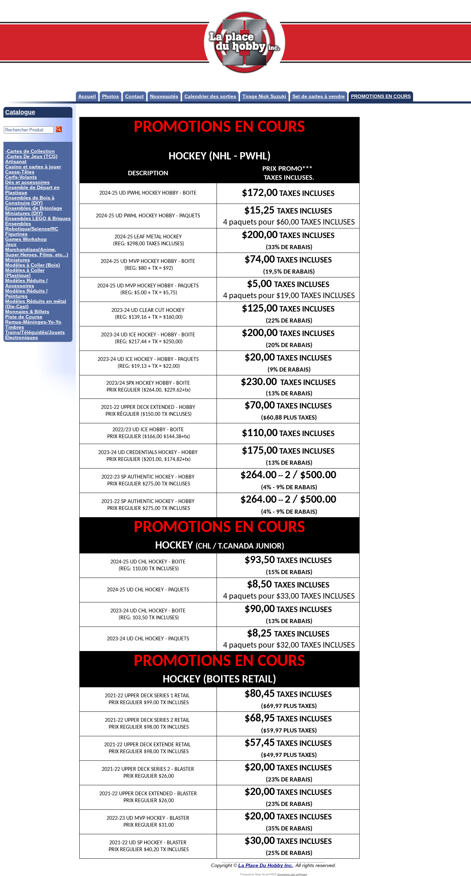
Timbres (14, 327)
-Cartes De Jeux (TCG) (31, 156)
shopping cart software (292, 874)
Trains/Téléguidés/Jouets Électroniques (35, 335)
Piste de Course (23, 316)
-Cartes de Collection (30, 151)
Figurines (16, 234)
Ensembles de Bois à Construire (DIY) (29, 200)
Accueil (87, 96)
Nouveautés (164, 96)
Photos (110, 96)
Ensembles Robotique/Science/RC (31, 226)
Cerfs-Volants (21, 177)
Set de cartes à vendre (318, 96)
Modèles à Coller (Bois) (32, 265)
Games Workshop (26, 239)
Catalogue (20, 112)
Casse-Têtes (19, 172)
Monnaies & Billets (27, 311)
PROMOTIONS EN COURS (381, 96)
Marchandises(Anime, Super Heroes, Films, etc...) (36, 252)
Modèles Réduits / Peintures (26, 293)
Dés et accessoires (27, 182)
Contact (134, 96)
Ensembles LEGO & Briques (38, 218)
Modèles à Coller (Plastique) (24, 273)
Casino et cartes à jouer (33, 166)
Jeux (11, 244)
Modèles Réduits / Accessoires (26, 283)
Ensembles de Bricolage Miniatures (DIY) (33, 211)
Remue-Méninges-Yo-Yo (33, 322)
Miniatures (17, 260)
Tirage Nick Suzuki (264, 96)
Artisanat (16, 161)
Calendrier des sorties (210, 96)
